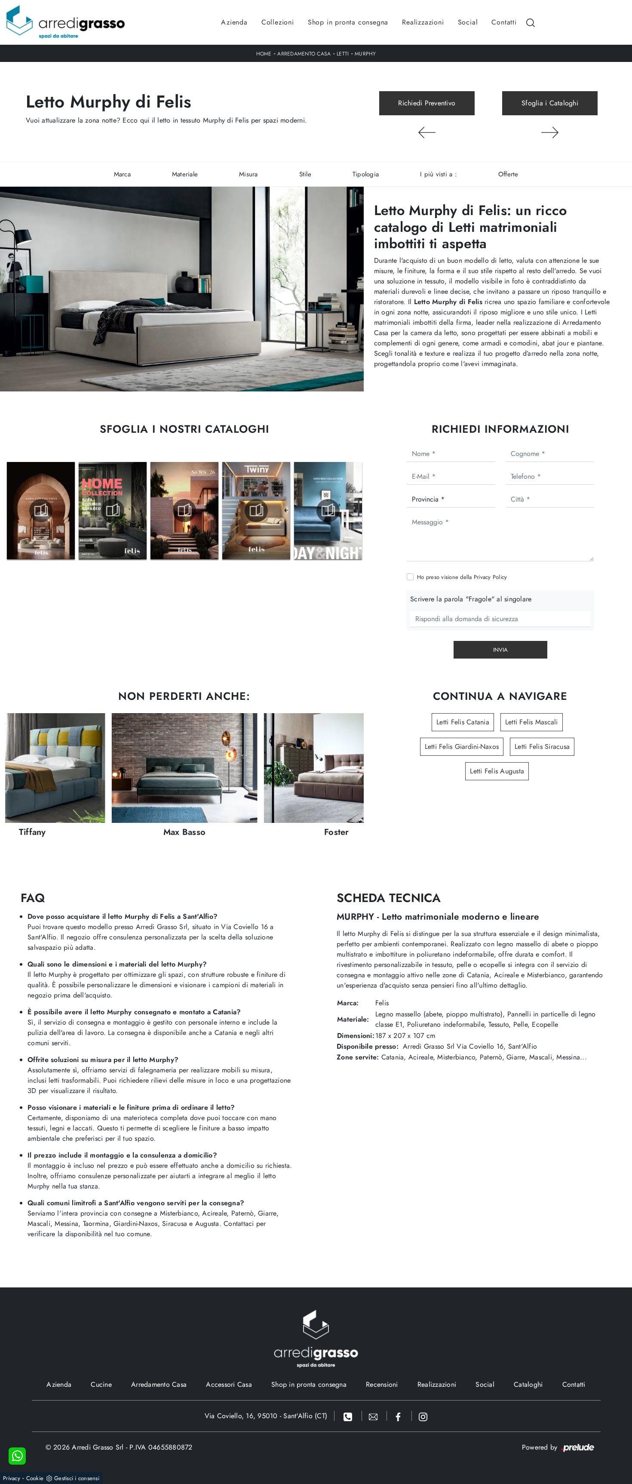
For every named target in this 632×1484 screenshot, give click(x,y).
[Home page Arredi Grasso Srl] (65, 22)
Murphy (365, 54)
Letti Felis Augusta (497, 771)
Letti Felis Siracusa (542, 746)
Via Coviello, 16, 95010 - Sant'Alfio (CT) (266, 1416)
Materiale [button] (185, 174)
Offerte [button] (508, 174)
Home (264, 54)
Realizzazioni (423, 22)
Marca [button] (122, 174)
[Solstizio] (550, 132)
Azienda (234, 22)
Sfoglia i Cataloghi (550, 103)
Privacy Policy (490, 577)
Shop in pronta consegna (348, 22)
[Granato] (427, 132)
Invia (500, 650)
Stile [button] (305, 174)
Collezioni (277, 22)
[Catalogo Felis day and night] (328, 510)
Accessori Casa (229, 1384)
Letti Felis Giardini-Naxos (462, 746)
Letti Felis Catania (462, 722)
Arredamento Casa (304, 54)
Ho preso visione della (462, 577)
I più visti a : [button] (438, 174)
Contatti (503, 22)
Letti (343, 54)
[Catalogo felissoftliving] (41, 510)
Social (468, 22)
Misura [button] (248, 174)
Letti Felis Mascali (531, 722)
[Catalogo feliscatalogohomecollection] (112, 510)
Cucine (101, 1384)
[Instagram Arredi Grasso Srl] (423, 1416)
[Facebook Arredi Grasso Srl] (399, 1416)
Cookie (35, 1478)
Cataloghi (528, 1384)
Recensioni (382, 1384)
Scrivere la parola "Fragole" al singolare (470, 599)
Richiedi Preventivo (426, 103)
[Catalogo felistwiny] (256, 510)
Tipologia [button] (366, 174)
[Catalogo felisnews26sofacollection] (184, 510)
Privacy (11, 1478)
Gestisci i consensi (76, 1478)
